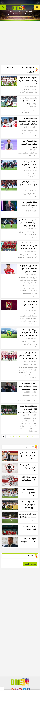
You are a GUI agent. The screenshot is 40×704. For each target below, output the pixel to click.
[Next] (4, 436)
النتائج (26, 564)
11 (10, 436)
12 (7, 436)
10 (13, 436)
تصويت (33, 564)
